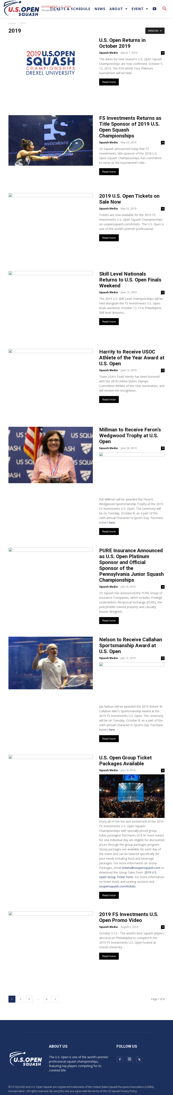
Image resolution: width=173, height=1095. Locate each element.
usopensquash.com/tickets (117, 886)
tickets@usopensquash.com (141, 868)
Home (12, 23)
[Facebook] (119, 1059)
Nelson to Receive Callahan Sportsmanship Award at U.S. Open (130, 645)
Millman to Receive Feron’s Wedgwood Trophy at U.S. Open (130, 435)
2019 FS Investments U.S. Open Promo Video (128, 917)
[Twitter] (139, 1059)
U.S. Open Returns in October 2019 (122, 43)
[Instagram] (129, 1059)
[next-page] (55, 999)
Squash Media (108, 53)
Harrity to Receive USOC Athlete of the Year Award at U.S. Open (131, 358)
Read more (109, 82)
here (112, 522)
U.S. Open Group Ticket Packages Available (125, 761)
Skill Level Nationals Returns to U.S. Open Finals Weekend (130, 280)
